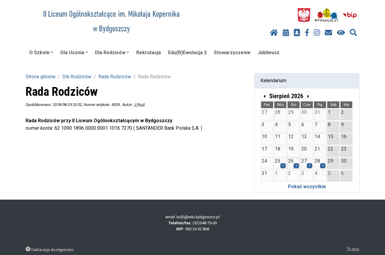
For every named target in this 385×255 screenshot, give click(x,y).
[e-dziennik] (297, 33)
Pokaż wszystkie (307, 186)
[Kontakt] (328, 33)
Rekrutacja (148, 52)
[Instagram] (316, 33)
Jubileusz (268, 52)
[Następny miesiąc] (308, 96)
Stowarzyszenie (232, 52)
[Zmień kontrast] (340, 33)
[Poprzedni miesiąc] (264, 96)
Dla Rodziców (110, 52)
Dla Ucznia (72, 52)
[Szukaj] (353, 33)
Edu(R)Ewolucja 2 (187, 52)
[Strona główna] (273, 33)
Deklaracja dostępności (52, 249)
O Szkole (39, 52)
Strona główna (40, 76)
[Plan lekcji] (285, 33)
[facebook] (307, 33)
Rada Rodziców (114, 76)
